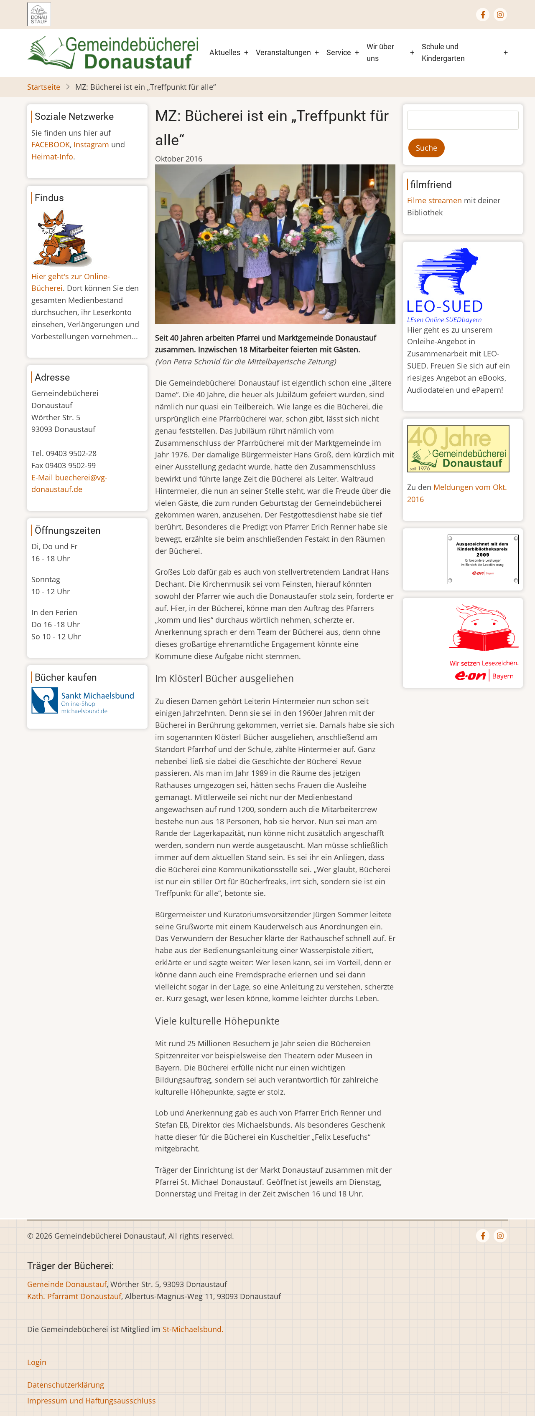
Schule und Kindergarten (443, 52)
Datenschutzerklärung (65, 1385)
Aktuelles (224, 52)
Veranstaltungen (283, 52)
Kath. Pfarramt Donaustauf (74, 1296)
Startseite (43, 87)
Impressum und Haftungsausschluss (91, 1401)
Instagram (91, 144)
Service (338, 52)
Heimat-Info (52, 156)
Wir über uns (380, 52)
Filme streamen (434, 200)
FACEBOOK (50, 144)
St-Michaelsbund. (193, 1329)
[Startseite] (112, 52)
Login (36, 1362)
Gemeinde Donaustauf (67, 1284)
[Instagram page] (500, 14)
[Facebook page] (482, 14)
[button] (275, 247)
